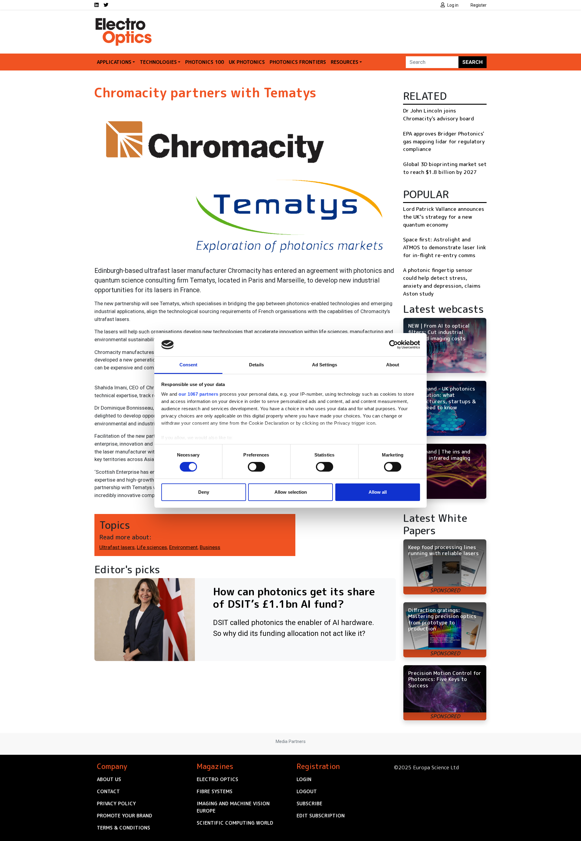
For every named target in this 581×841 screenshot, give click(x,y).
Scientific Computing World (235, 823)
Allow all (378, 492)
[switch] (256, 467)
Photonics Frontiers (298, 62)
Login (304, 779)
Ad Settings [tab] (324, 364)
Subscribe (309, 803)
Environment (183, 547)
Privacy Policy (116, 803)
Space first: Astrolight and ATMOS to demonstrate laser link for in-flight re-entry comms (444, 247)
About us (109, 779)
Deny (203, 492)
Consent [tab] (188, 364)
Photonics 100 (204, 62)
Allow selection (290, 492)
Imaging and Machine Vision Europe (233, 807)
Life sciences (152, 547)
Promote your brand (124, 815)
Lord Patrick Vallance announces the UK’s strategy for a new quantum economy (443, 216)
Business (210, 547)
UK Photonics (247, 62)
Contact (108, 791)
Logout (307, 791)
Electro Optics (217, 779)
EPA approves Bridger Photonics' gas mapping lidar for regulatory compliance (444, 141)
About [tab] (392, 364)
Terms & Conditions (123, 827)
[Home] (124, 21)
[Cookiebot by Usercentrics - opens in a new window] (393, 344)
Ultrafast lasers (117, 547)
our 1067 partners (198, 394)
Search (472, 62)
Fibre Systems (214, 791)
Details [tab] (256, 364)
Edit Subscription (321, 815)
